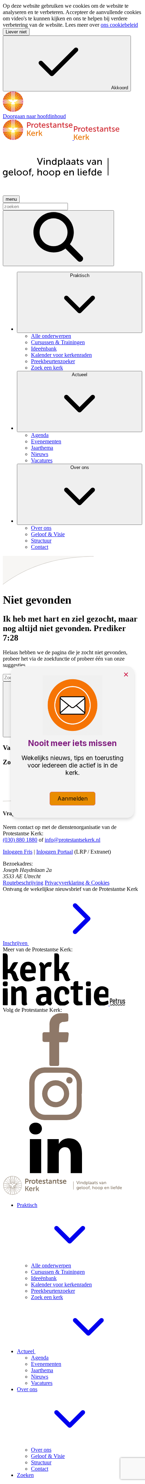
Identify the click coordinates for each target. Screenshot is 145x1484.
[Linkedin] (55, 1172)
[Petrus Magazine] (117, 1004)
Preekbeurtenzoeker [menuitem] (53, 361)
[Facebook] (55, 1064)
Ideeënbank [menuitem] (44, 349)
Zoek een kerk (47, 1297)
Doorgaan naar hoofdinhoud (34, 116)
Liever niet (16, 31)
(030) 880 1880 (20, 840)
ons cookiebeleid (119, 25)
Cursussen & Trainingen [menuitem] (58, 342)
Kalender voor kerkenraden (61, 1284)
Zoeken (25, 1475)
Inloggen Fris (17, 852)
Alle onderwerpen (51, 1265)
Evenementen (46, 1364)
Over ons (79, 467)
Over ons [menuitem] (41, 528)
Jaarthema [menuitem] (42, 448)
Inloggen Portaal (54, 852)
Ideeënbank (44, 1278)
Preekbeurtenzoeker (53, 1291)
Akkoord (119, 87)
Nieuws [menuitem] (39, 454)
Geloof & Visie (48, 1456)
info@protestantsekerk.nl (72, 840)
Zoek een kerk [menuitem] (47, 368)
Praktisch (79, 275)
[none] (79, 321)
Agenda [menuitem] (40, 435)
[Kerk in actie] (56, 1004)
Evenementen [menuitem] (46, 441)
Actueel (79, 374)
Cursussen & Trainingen (58, 1272)
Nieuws (39, 1377)
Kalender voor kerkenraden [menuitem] (61, 355)
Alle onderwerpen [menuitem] (51, 336)
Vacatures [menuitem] (41, 460)
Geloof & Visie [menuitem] (48, 534)
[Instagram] (55, 1118)
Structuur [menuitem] (41, 541)
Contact (39, 1469)
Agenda (40, 1358)
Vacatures (41, 1383)
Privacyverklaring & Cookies (77, 883)
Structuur (41, 1462)
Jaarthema (42, 1370)
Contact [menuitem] (39, 547)
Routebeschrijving (23, 883)
